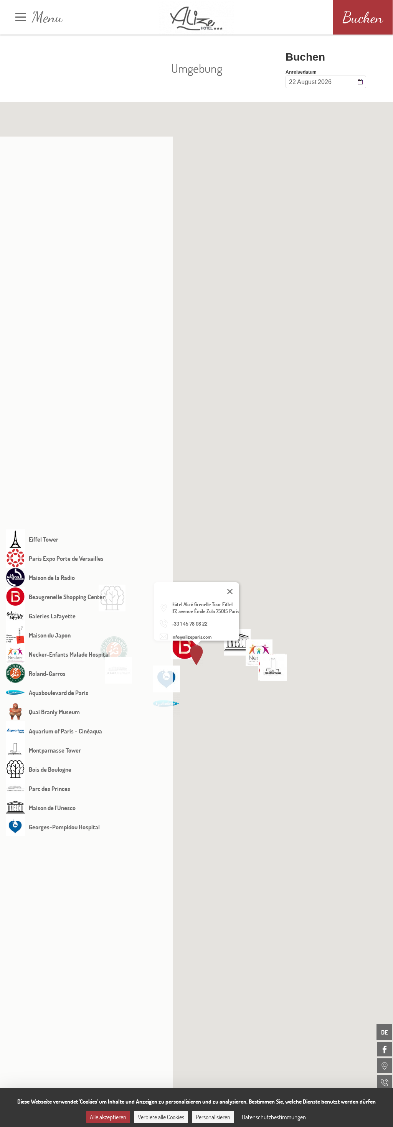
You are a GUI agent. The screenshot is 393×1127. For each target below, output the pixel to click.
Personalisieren (213, 1117)
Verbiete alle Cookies (161, 1117)
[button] (184, 645)
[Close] (230, 591)
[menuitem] (384, 1049)
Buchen (362, 17)
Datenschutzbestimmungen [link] (274, 1117)
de (384, 1032)
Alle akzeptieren (108, 1117)
